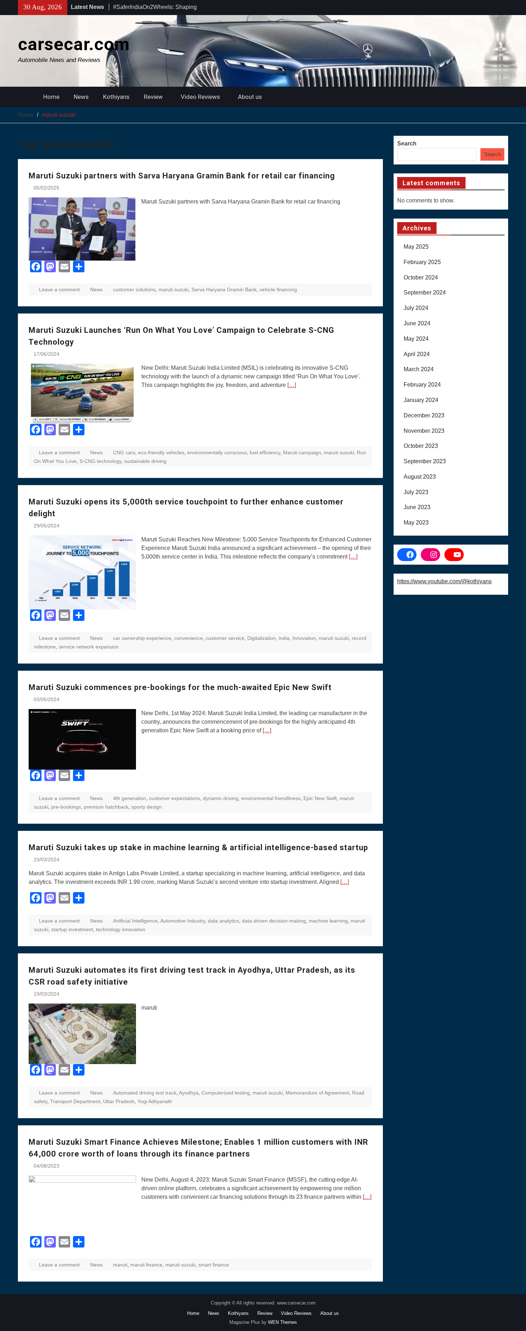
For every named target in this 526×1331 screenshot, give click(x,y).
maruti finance (146, 1265)
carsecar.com (74, 44)
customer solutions (134, 289)
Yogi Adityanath (154, 1101)
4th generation (129, 798)
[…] (291, 385)
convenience (188, 638)
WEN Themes (282, 1322)
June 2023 (417, 507)
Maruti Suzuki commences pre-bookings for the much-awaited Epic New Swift (180, 687)
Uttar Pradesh (119, 1101)
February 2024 (422, 385)
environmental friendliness (271, 798)
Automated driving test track (144, 1093)
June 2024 (417, 323)
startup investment (72, 929)
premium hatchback (106, 807)
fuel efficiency (265, 452)
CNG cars (124, 452)
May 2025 (416, 247)
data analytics (223, 921)
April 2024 (417, 354)
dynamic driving (220, 798)
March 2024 (419, 369)
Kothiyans (116, 96)
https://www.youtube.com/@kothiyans (444, 581)
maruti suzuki (174, 289)
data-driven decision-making (274, 921)
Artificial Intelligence (135, 921)
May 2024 (416, 339)
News (81, 96)
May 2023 (416, 523)
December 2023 (424, 415)
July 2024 (416, 308)
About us (250, 96)
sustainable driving (145, 461)
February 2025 (422, 262)
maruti (120, 1265)
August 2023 (420, 477)
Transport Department (75, 1101)
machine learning (328, 921)
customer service (225, 638)
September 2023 (425, 461)
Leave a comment (59, 289)
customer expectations (174, 798)
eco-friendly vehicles (161, 452)
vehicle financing (278, 289)
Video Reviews (200, 96)
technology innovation (120, 929)
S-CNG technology (100, 461)
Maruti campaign (302, 452)
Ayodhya (189, 1093)
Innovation (304, 638)
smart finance (213, 1265)
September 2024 (425, 292)
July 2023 (416, 492)
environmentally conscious (217, 452)
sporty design (146, 807)
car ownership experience (142, 638)
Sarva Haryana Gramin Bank (224, 289)
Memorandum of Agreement (317, 1093)
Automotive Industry (182, 921)
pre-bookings (66, 807)
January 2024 (421, 400)
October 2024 (421, 277)
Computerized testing (225, 1093)
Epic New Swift (320, 798)
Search (407, 143)
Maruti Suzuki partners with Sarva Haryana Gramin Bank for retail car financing (182, 175)
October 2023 (421, 446)
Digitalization (261, 638)
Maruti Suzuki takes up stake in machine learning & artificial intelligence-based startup (198, 847)
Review (153, 96)
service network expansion (89, 647)
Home (51, 96)
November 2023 (424, 431)
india (284, 638)
